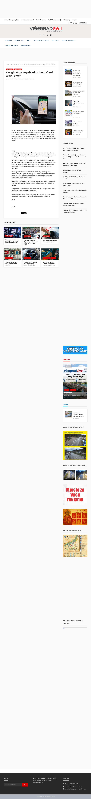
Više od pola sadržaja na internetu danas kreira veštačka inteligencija (12, 241)
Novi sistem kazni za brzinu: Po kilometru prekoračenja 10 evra (49, 264)
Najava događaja (41, 20)
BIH (28, 41)
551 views (32, 79)
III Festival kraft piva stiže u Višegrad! (78, 83)
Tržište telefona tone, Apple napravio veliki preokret (11, 264)
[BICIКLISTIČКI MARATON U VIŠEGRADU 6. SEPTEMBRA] (68, 72)
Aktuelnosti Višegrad (27, 20)
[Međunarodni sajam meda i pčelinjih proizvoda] (68, 113)
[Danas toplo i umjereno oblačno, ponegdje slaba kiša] (68, 414)
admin (65, 397)
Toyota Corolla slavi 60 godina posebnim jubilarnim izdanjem (30, 264)
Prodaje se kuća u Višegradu (71, 393)
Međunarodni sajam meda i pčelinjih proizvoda (78, 113)
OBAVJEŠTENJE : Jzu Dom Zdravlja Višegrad (78, 92)
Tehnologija (18, 69)
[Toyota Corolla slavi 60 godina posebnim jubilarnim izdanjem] (31, 254)
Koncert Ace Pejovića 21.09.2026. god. (78, 103)
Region (55, 41)
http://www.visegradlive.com (78, 789)
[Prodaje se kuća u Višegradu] (75, 381)
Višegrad (19, 41)
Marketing (66, 20)
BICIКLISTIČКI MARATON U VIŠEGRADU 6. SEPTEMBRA (77, 73)
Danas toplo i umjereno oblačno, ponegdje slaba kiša (78, 414)
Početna (8, 41)
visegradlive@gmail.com (75, 787)
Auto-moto (9, 69)
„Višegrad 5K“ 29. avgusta (77, 122)
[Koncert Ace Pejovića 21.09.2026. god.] (68, 103)
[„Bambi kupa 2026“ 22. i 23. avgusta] (68, 132)
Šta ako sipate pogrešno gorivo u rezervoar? (50, 241)
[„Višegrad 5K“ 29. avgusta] (68, 123)
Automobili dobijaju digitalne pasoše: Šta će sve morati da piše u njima (30, 242)
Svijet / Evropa (68, 41)
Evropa (53, 258)
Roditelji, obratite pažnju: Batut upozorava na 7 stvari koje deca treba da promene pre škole (75, 157)
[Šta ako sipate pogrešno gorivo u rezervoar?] (50, 233)
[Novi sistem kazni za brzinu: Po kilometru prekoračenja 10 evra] (50, 254)
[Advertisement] (16, 9)
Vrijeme (74, 20)
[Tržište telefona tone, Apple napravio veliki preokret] (12, 254)
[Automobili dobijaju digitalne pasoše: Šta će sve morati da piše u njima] (31, 233)
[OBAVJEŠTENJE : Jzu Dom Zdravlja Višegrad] (68, 93)
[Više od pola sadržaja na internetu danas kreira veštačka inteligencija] (12, 232)
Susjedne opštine (41, 41)
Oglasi (66, 389)
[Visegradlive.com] (45, 29)
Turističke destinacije (54, 20)
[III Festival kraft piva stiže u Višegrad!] (68, 84)
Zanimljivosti (11, 45)
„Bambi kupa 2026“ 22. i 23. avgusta (78, 131)
